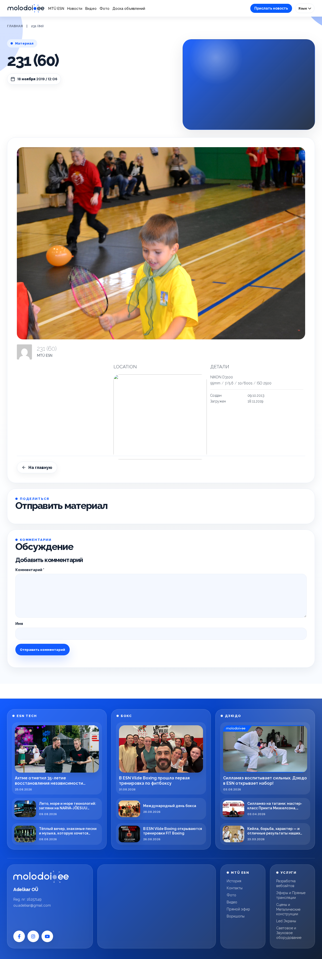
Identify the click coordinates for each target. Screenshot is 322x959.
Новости (74, 9)
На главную (40, 467)
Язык (303, 8)
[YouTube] (47, 936)
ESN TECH (27, 716)
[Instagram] (33, 936)
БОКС (126, 716)
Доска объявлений (128, 9)
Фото (104, 9)
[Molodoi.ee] (41, 877)
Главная (15, 26)
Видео (91, 9)
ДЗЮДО (233, 716)
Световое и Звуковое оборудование (288, 933)
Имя (19, 624)
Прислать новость (271, 8)
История (234, 881)
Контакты (235, 888)
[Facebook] (19, 936)
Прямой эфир (238, 909)
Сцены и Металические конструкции (288, 909)
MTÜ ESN (56, 9)
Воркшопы (236, 916)
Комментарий (29, 570)
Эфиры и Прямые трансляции (290, 895)
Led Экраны (286, 921)
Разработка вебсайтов (286, 883)
